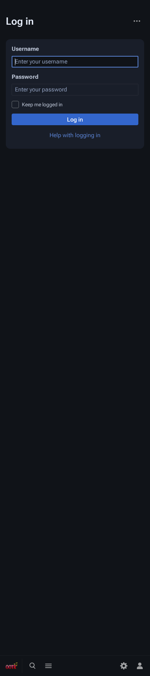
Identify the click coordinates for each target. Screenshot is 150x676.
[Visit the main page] (11, 666)
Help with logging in (75, 135)
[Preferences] (124, 666)
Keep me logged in (42, 104)
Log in (75, 119)
